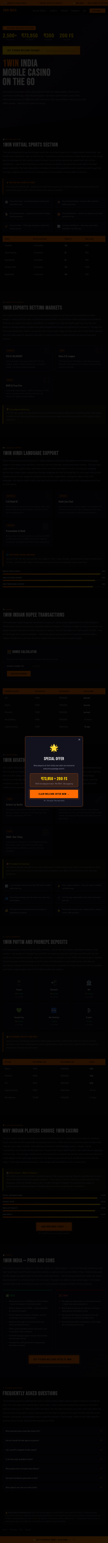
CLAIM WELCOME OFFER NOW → (54, 793)
